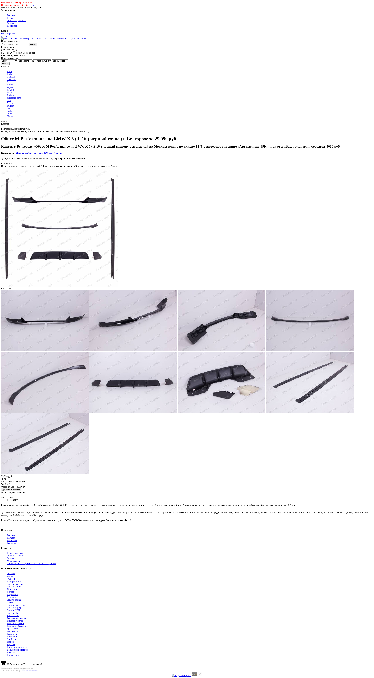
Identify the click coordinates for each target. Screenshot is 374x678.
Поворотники (14, 581)
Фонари (11, 578)
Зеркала (11, 644)
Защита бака (13, 615)
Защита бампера (15, 586)
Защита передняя (15, 584)
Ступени (11, 597)
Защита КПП (13, 610)
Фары (10, 576)
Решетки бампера (15, 621)
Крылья (11, 652)
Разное (10, 642)
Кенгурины (12, 589)
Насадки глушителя (17, 647)
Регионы (11, 543)
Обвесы (11, 573)
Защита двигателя (16, 605)
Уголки (10, 602)
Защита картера (14, 607)
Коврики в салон (15, 623)
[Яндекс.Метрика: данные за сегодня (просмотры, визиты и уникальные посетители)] (181, 675)
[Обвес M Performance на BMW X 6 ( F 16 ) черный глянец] (59, 286)
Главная (11, 15)
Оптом (10, 23)
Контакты (12, 26)
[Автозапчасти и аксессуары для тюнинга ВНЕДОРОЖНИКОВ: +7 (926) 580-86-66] (43, 38)
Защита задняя (14, 600)
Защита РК (12, 613)
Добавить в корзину (11, 490)
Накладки (12, 636)
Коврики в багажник (17, 626)
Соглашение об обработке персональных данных (31, 563)
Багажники (12, 631)
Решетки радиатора (16, 618)
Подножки (12, 594)
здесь (31, 5)
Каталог (11, 18)
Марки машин (14, 561)
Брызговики (13, 628)
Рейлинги (12, 634)
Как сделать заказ (15, 553)
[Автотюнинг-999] (3, 664)
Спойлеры (12, 639)
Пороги (11, 592)
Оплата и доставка (16, 20)
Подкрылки (13, 655)
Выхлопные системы (17, 649)
